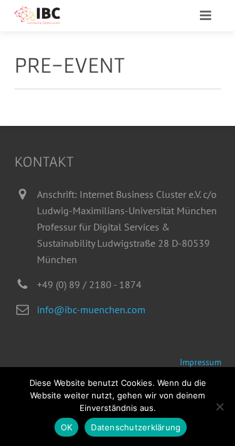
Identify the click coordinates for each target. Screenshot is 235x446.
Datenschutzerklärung (135, 427)
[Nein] (219, 406)
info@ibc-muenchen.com (91, 309)
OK (67, 427)
